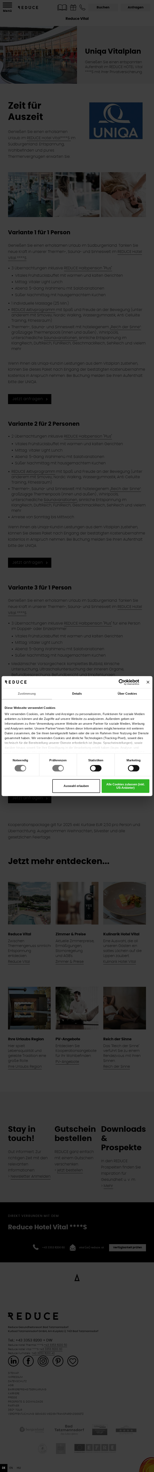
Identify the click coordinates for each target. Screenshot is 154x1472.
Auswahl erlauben (76, 786)
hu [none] (19, 1468)
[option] (11, 1468)
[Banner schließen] (148, 682)
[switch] (58, 768)
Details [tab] (77, 693)
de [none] (3, 1468)
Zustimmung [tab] (27, 693)
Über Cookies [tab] (127, 693)
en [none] (11, 1468)
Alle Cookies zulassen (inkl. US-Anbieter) (125, 786)
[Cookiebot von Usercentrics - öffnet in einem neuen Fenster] (121, 682)
